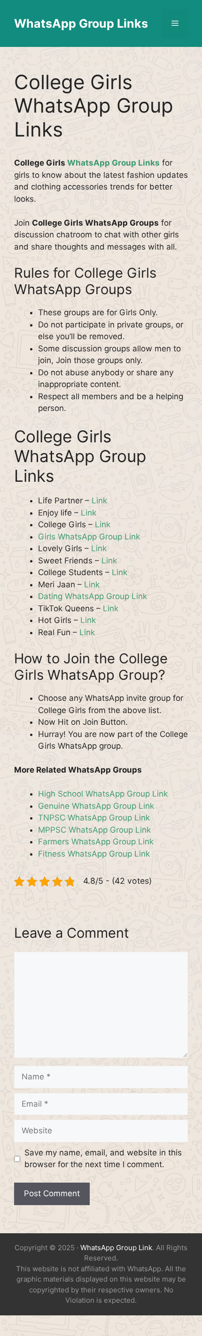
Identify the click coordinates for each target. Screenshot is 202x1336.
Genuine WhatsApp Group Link (96, 806)
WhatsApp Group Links (81, 23)
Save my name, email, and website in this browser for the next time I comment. (103, 1158)
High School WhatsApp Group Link (103, 793)
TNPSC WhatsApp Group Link (94, 817)
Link (99, 500)
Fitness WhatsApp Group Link (94, 853)
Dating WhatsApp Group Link (92, 596)
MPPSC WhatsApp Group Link (94, 830)
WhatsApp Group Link (116, 1247)
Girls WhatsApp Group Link (89, 536)
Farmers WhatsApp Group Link (96, 841)
